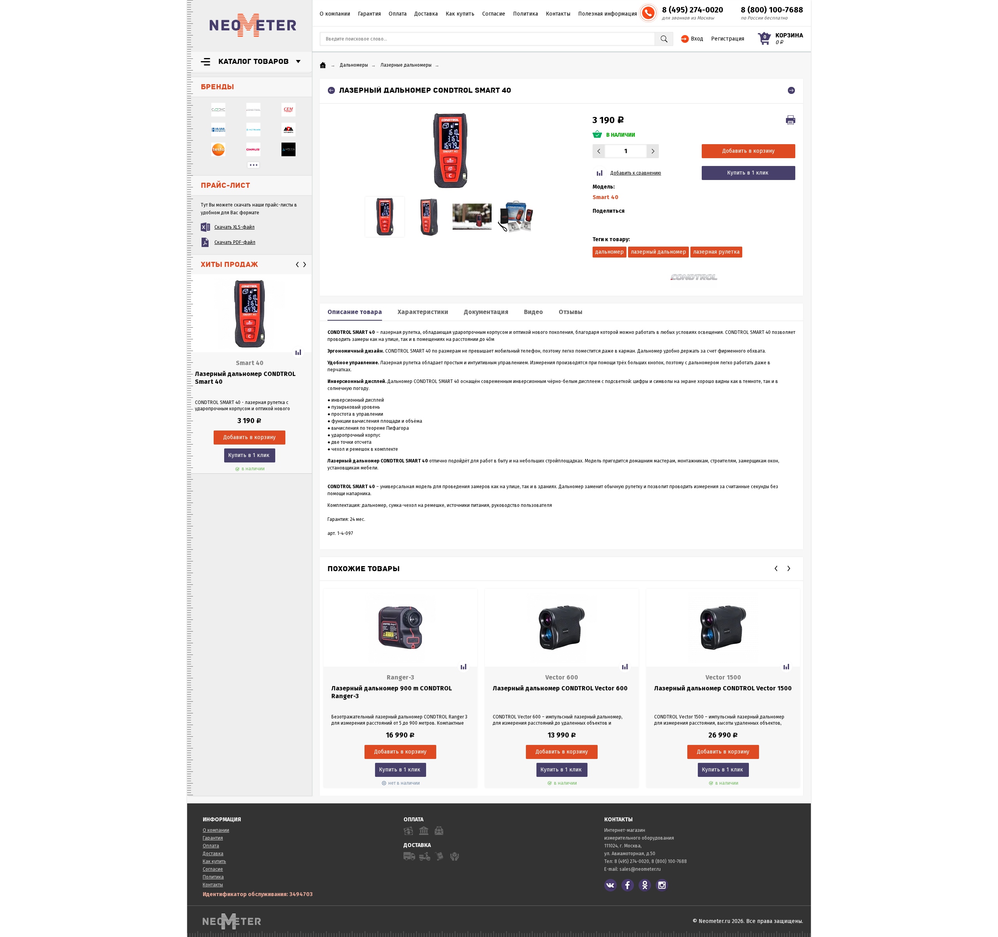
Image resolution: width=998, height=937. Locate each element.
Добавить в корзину (748, 151)
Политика (525, 14)
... (253, 165)
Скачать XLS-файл (234, 227)
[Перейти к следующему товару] (791, 90)
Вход (697, 38)
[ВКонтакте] (610, 885)
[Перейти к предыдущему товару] (331, 90)
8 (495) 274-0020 (692, 10)
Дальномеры (354, 65)
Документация (486, 312)
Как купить (460, 14)
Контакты (558, 14)
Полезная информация (607, 14)
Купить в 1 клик (248, 455)
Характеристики (423, 312)
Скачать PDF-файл (234, 242)
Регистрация (727, 38)
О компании (335, 14)
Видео (533, 312)
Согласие (493, 14)
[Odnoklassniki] (645, 885)
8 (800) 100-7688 (772, 10)
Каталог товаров (253, 61)
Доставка (426, 14)
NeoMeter (253, 25)
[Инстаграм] (662, 885)
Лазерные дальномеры (406, 65)
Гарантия (369, 14)
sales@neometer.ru (640, 869)
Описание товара (354, 312)
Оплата (398, 14)
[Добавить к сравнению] (298, 352)
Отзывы (570, 312)
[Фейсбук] (627, 885)
